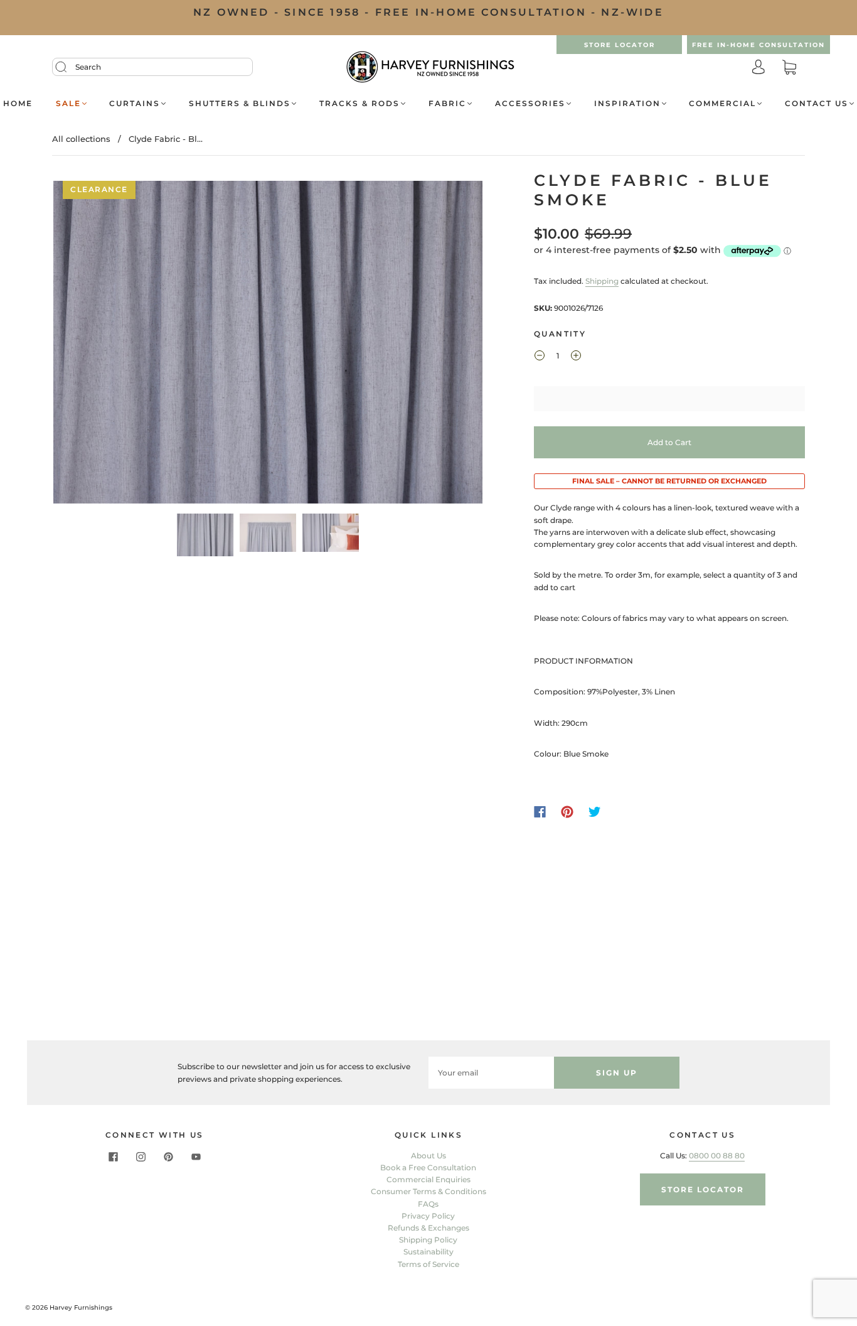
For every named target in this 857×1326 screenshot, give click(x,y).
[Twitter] (595, 812)
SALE (68, 103)
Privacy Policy (428, 1216)
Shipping (602, 281)
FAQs (428, 1204)
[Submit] (69, 67)
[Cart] (789, 68)
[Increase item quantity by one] (576, 357)
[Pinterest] (567, 812)
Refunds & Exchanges (428, 1227)
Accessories (530, 103)
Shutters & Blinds (239, 103)
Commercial (722, 103)
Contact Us (816, 103)
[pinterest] (168, 1157)
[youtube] (196, 1157)
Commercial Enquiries (428, 1179)
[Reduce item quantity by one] (539, 357)
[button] (96, 345)
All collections (81, 139)
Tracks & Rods (359, 103)
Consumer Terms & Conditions (428, 1191)
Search (88, 67)
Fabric (447, 103)
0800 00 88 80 (717, 1155)
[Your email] (491, 1073)
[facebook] (113, 1157)
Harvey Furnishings (81, 1307)
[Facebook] (539, 812)
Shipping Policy (428, 1239)
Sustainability (428, 1251)
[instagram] (140, 1157)
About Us (428, 1155)
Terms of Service (428, 1264)
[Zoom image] (268, 345)
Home (18, 103)
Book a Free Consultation (428, 1167)
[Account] (758, 68)
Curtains (134, 103)
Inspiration (627, 103)
